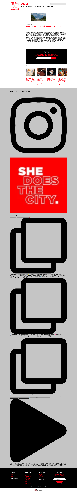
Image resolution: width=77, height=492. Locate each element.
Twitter (40, 474)
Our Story (13, 474)
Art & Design (39, 6)
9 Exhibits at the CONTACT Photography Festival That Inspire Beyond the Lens (41, 81)
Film (21, 6)
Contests (44, 6)
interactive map (47, 43)
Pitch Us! (12, 475)
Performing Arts (29, 6)
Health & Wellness (29, 24)
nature (29, 47)
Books (35, 6)
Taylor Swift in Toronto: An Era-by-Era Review (51, 79)
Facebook (41, 475)
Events (48, 6)
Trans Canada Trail (38, 30)
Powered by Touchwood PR (38, 487)
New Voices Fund (14, 476)
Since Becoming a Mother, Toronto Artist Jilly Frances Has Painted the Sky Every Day (30, 81)
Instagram (41, 476)
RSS (39, 477)
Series (24, 6)
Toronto (32, 47)
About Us (52, 6)
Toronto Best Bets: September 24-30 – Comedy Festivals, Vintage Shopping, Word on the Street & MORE (62, 81)
